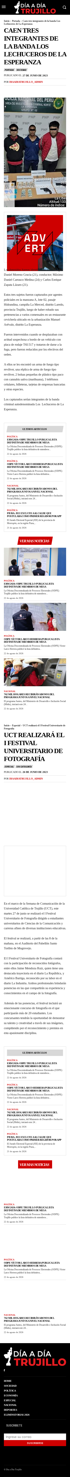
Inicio (7, 21)
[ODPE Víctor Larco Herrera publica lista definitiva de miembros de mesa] (35, 617)
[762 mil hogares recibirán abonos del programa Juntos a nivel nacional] (35, 672)
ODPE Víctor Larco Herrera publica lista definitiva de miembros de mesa (35, 465)
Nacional (13, 486)
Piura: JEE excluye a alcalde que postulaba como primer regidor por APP (34, 515)
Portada (16, 21)
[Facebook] (8, 90)
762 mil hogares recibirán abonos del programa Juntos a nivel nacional (32, 490)
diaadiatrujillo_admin (26, 81)
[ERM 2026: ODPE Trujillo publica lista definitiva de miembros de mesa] (35, 562)
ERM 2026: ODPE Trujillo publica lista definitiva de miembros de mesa (32, 441)
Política (12, 436)
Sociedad (21, 69)
